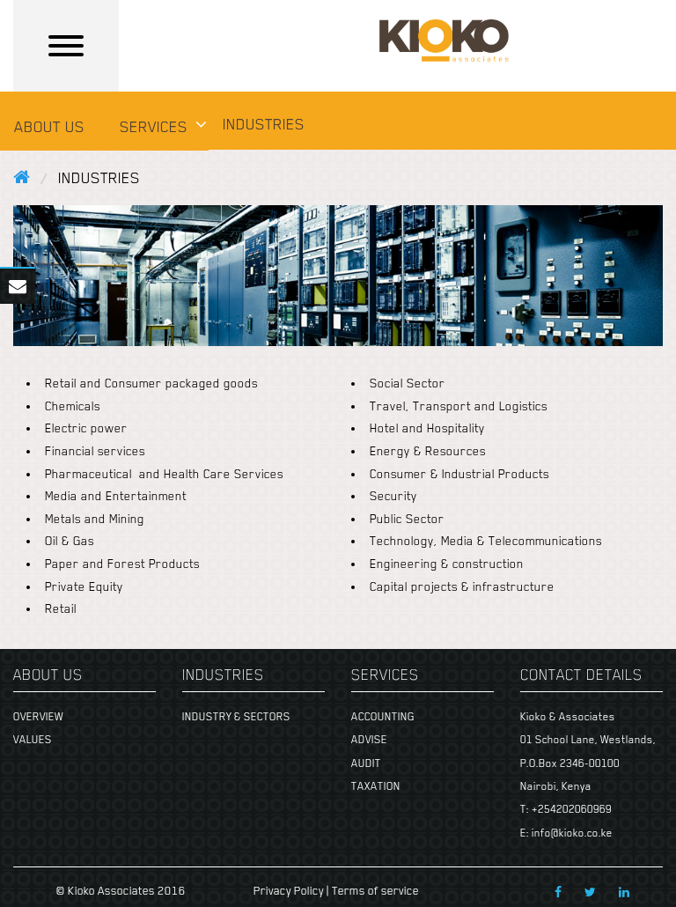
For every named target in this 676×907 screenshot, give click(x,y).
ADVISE (369, 740)
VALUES (32, 740)
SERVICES (153, 127)
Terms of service (375, 890)
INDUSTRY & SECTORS (236, 717)
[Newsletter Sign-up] (17, 280)
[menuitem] (53, 129)
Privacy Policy (289, 890)
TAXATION (375, 786)
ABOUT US (49, 127)
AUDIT (366, 763)
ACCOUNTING (383, 717)
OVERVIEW (38, 717)
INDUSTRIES (264, 124)
